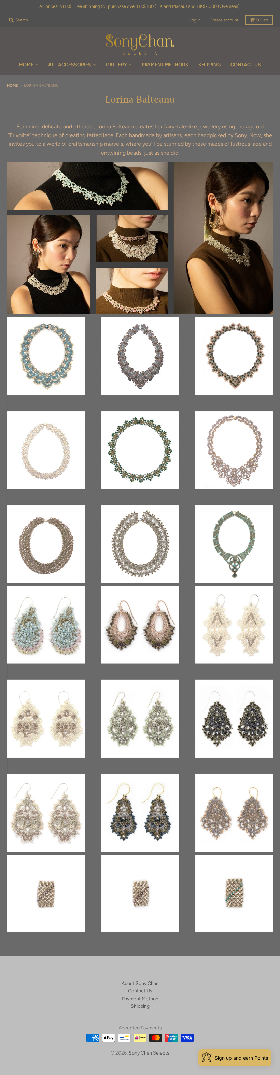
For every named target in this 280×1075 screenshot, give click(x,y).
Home (12, 85)
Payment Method (140, 999)
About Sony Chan (140, 983)
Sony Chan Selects (149, 1053)
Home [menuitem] (26, 65)
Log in (195, 20)
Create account (224, 20)
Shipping (140, 1006)
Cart (262, 20)
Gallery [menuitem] (116, 65)
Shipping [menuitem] (209, 65)
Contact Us (140, 991)
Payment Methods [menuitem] (165, 65)
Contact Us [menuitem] (245, 65)
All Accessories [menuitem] (69, 65)
